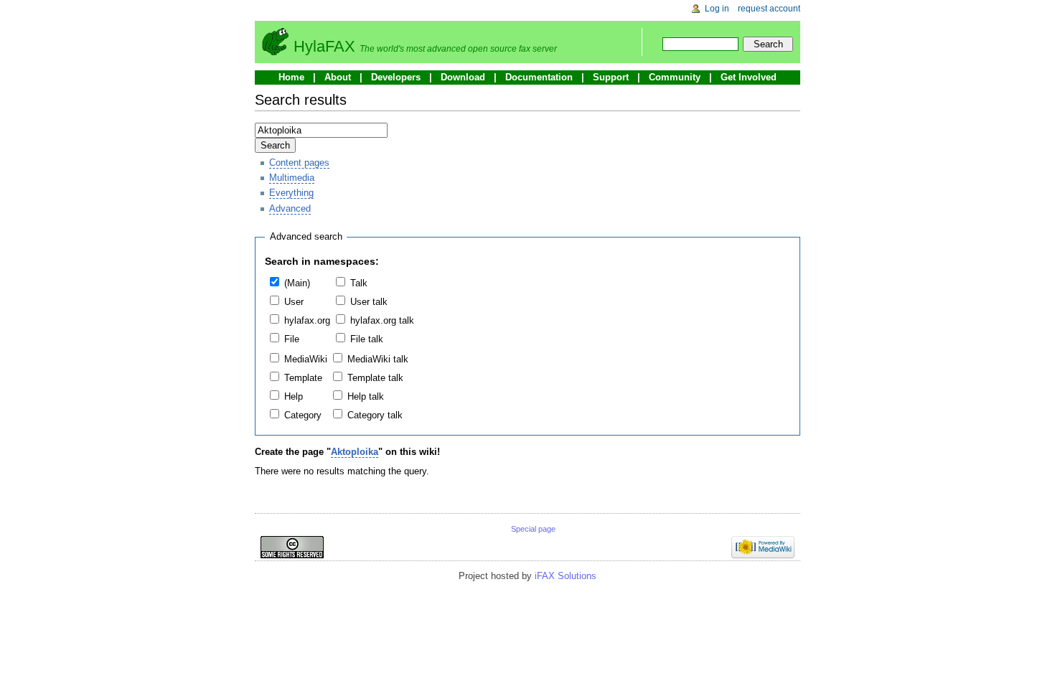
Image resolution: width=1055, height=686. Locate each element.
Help (293, 396)
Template (303, 377)
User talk (369, 301)
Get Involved (749, 77)
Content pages (299, 162)
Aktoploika (354, 451)
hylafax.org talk (382, 320)
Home (291, 77)
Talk (358, 283)
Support (611, 77)
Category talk (375, 415)
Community (674, 77)
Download (463, 77)
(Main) (297, 283)
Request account (769, 9)
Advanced (290, 208)
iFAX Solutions (565, 575)
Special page (533, 529)
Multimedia (291, 177)
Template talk (375, 377)
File (291, 339)
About (337, 77)
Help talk (365, 396)
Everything (291, 192)
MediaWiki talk (377, 359)
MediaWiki (305, 359)
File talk (366, 339)
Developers (396, 77)
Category (303, 415)
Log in (717, 9)
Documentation (539, 77)
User (294, 301)
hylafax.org (307, 320)
